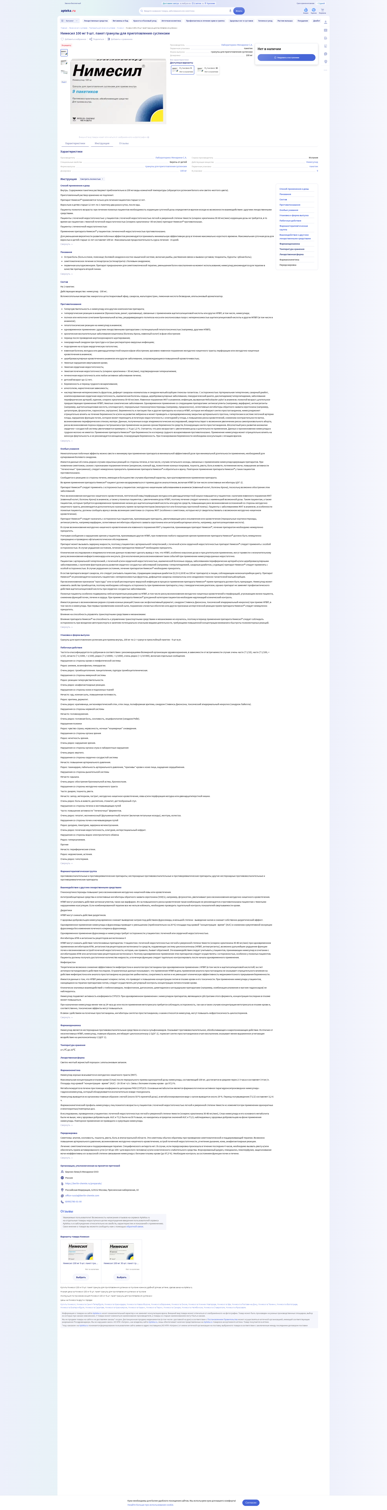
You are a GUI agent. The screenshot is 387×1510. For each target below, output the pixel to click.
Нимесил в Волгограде (287, 1304)
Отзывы (124, 143)
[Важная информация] (325, 54)
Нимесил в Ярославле (236, 1307)
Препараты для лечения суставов (102, 28)
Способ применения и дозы (294, 188)
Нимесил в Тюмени (267, 1304)
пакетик (313, 166)
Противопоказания (290, 204)
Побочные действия (290, 220)
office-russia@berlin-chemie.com (82, 1195)
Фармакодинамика (290, 243)
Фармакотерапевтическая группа (294, 227)
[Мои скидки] (325, 30)
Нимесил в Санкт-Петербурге (90, 1304)
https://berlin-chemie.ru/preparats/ (83, 1183)
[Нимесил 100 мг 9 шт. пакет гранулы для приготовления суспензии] (182, 70)
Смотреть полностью (90, 179)
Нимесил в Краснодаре (115, 1304)
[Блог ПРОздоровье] (325, 38)
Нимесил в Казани (136, 1307)
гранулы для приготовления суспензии (166, 166)
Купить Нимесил (68, 1304)
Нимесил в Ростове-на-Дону (244, 1304)
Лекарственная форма (292, 254)
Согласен (251, 1502)
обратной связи (134, 1226)
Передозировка (288, 264)
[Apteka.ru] (70, 11)
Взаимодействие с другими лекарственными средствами (295, 236)
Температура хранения (292, 248)
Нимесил (120, 28)
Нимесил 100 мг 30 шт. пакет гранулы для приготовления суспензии (121, 1263)
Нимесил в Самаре (172, 1307)
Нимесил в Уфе (224, 1304)
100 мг (183, 170)
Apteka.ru (97, 1313)
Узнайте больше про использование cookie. (150, 1504)
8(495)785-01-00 (73, 1201)
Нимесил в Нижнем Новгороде (202, 1304)
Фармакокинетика (289, 259)
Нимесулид (312, 161)
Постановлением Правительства (222, 1319)
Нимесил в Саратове (94, 1307)
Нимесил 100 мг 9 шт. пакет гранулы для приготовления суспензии (81, 1263)
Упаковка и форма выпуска (294, 215)
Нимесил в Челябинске (192, 1307)
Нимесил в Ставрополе (214, 1307)
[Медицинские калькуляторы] (325, 46)
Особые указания (289, 209)
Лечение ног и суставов (78, 28)
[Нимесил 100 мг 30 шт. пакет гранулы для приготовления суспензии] (207, 70)
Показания (285, 194)
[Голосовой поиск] (230, 10)
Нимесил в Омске (179, 1304)
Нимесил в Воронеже (160, 1304)
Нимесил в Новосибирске (138, 1304)
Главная (64, 28)
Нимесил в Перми (154, 1307)
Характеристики (75, 143)
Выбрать (81, 1277)
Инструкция (102, 143)
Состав (283, 199)
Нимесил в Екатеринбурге (72, 1307)
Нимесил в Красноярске (116, 1307)
